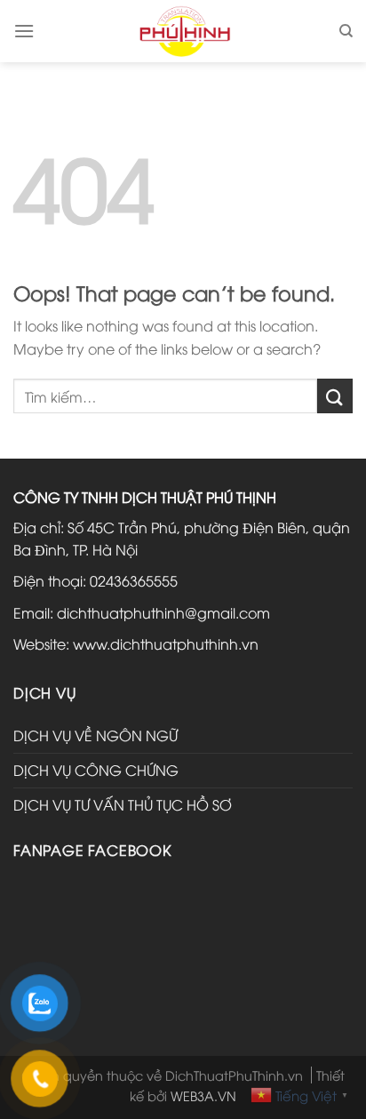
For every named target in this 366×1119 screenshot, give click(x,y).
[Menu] (24, 30)
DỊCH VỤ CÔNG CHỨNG (96, 769)
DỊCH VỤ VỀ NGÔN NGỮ (95, 735)
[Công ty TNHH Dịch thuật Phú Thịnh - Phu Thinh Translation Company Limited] (183, 31)
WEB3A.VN (203, 1095)
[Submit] (335, 396)
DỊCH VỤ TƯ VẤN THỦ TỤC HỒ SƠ (122, 804)
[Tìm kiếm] (346, 31)
